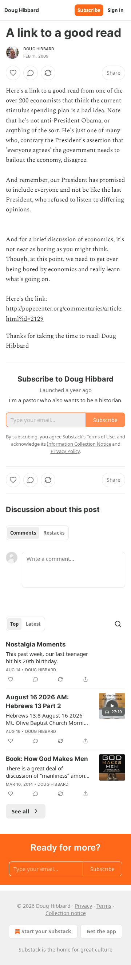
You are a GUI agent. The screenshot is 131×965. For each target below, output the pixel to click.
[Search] (118, 624)
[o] (112, 706)
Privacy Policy (65, 451)
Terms (103, 905)
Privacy (83, 905)
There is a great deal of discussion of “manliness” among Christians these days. (47, 772)
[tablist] (37, 533)
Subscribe (89, 10)
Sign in (116, 10)
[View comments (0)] (30, 73)
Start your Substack (46, 931)
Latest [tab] (33, 624)
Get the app (101, 931)
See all (20, 811)
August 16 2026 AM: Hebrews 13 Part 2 (37, 702)
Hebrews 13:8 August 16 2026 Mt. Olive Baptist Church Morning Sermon (48, 719)
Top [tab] (14, 624)
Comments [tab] (23, 533)
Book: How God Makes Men (47, 758)
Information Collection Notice (79, 444)
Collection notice (65, 913)
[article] (65, 662)
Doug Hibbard (38, 48)
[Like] (13, 73)
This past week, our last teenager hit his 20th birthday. (47, 657)
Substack (29, 949)
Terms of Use (101, 436)
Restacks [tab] (53, 533)
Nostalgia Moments (36, 644)
